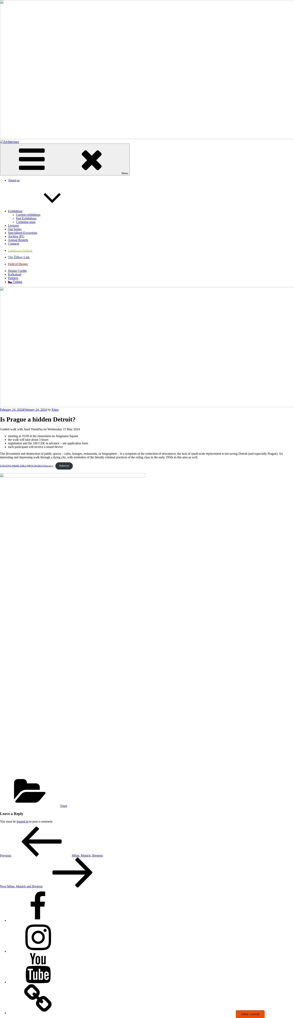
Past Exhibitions (26, 218)
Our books (14, 229)
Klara (55, 409)
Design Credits (17, 271)
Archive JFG (16, 236)
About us (14, 180)
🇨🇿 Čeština (15, 282)
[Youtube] (38, 982)
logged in (22, 821)
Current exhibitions (28, 214)
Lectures (13, 225)
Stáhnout (64, 465)
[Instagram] (38, 951)
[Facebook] (38, 920)
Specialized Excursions (22, 232)
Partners (13, 278)
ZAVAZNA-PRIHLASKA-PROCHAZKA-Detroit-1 (26, 465)
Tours (63, 806)
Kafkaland (14, 274)
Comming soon (25, 222)
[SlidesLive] (38, 1013)
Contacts (13, 243)
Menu (125, 173)
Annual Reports (18, 240)
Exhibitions (15, 211)
